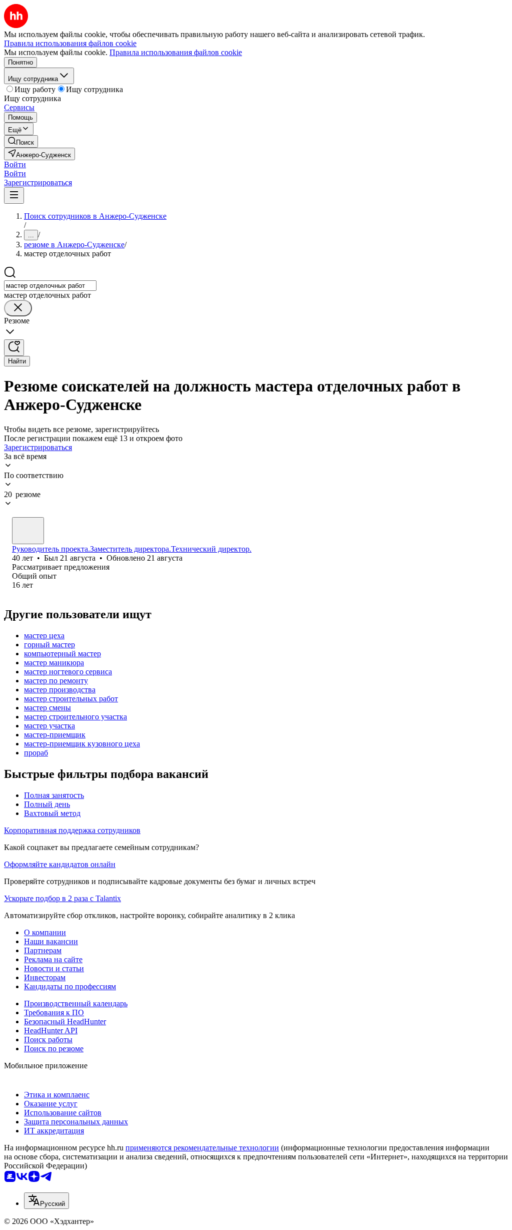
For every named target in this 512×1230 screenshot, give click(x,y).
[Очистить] (18, 308)
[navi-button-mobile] (14, 195)
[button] (15, 164)
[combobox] (50, 285)
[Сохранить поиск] (14, 347)
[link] (21, 141)
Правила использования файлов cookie (176, 52)
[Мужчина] (28, 530)
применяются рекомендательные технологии (202, 1147)
